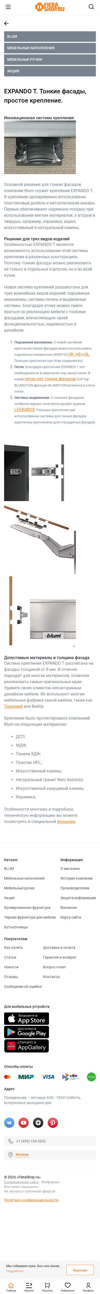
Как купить (13, 947)
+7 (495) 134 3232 (31, 1141)
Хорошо (80, 1270)
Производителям (75, 888)
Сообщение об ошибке (23, 986)
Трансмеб (13, 706)
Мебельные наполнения (31, 48)
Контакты (51, 977)
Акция (13, 71)
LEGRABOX (24, 409)
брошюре (66, 821)
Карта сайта (71, 917)
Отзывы (11, 977)
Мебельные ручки (24, 59)
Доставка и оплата (59, 947)
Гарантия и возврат (59, 957)
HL (86, 354)
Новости (11, 967)
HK (71, 354)
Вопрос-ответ (54, 967)
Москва (22, 1154)
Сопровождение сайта (21, 1182)
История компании (77, 878)
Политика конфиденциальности (31, 1200)
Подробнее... (16, 1271)
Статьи (10, 957)
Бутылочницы (16, 927)
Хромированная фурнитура (27, 907)
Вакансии (69, 907)
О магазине (70, 869)
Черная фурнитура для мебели (30, 917)
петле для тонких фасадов (50, 378)
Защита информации (78, 898)
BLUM (12, 36)
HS (78, 354)
